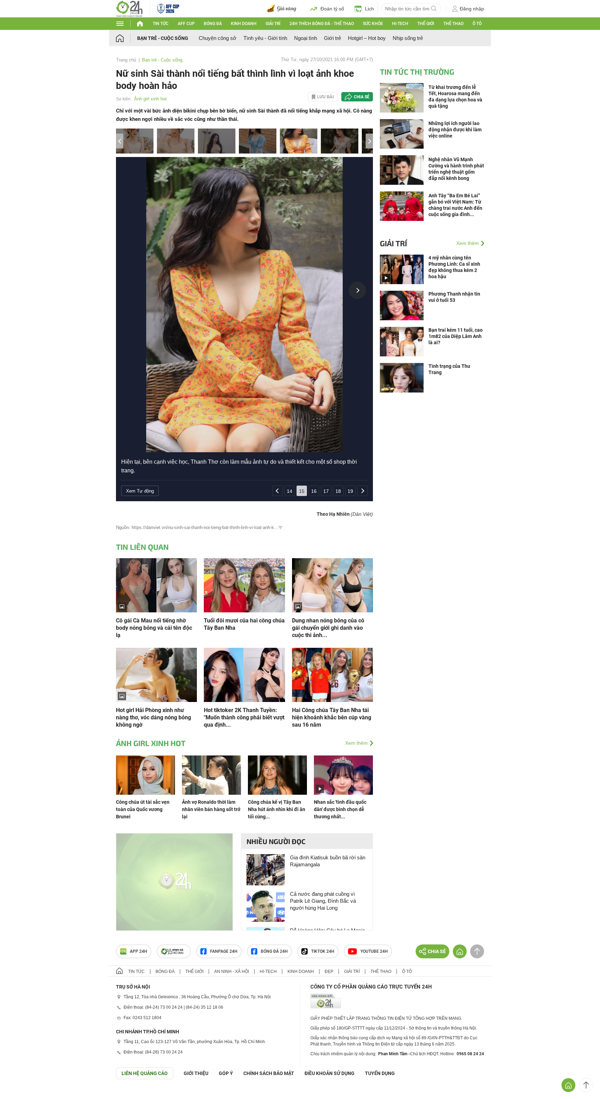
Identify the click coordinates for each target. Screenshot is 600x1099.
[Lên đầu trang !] (586, 1085)
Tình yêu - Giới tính (265, 38)
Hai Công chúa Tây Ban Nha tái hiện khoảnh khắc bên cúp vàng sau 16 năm (331, 717)
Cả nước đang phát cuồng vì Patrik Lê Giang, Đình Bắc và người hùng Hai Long (323, 901)
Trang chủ (126, 60)
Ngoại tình (305, 38)
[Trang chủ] (126, 38)
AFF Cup (186, 23)
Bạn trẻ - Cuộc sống (162, 38)
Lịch (369, 8)
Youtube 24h (374, 951)
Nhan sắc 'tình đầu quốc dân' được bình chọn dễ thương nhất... (340, 809)
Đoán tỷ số (332, 8)
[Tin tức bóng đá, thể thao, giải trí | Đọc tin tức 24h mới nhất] (129, 8)
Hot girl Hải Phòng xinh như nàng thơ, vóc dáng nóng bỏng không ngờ (153, 717)
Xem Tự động (140, 491)
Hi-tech (400, 23)
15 (302, 491)
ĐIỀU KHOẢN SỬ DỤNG (330, 1073)
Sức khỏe (373, 23)
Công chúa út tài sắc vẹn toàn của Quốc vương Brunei (142, 809)
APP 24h (138, 951)
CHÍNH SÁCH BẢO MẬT (268, 1073)
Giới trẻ (332, 38)
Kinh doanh (244, 23)
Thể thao (453, 23)
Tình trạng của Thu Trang (449, 369)
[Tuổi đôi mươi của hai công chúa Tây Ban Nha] (244, 585)
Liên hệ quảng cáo (145, 1073)
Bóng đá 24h (274, 951)
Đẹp (329, 971)
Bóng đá (213, 23)
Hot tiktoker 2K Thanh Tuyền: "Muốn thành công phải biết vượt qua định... (244, 717)
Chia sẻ (361, 96)
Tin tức (160, 23)
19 (350, 491)
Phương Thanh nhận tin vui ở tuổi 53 (454, 297)
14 (289, 491)
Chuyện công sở (217, 38)
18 (338, 491)
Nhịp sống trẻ (408, 38)
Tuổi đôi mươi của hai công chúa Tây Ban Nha (244, 624)
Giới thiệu (196, 1073)
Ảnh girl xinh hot (150, 98)
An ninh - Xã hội (231, 971)
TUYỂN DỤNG (380, 1073)
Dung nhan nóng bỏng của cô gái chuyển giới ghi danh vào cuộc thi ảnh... (328, 627)
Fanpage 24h (224, 951)
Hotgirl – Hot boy (367, 38)
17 (326, 491)
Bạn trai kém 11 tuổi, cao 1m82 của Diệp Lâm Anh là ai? (455, 336)
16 (314, 491)
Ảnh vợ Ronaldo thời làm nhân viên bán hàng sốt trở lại (211, 809)
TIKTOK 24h (322, 951)
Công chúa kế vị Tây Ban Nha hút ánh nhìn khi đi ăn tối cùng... (276, 809)
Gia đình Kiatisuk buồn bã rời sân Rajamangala (327, 860)
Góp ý (226, 1073)
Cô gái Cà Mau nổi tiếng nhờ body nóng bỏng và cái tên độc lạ (154, 627)
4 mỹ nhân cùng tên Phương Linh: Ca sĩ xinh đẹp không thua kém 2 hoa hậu (454, 267)
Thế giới (425, 23)
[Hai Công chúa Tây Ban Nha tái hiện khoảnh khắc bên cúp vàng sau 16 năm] (332, 674)
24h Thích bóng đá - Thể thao (322, 23)
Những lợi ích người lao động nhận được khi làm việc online (455, 130)
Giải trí (273, 23)
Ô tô (477, 23)
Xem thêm (356, 743)
